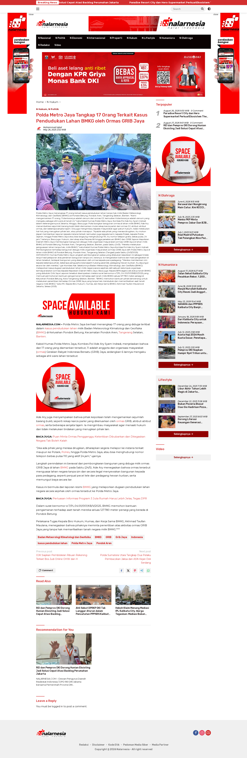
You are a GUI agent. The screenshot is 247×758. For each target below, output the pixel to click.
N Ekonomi (76, 38)
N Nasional (44, 38)
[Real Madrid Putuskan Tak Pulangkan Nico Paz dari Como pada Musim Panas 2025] (166, 237)
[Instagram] (202, 733)
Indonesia (137, 537)
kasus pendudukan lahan (61, 328)
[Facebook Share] (121, 570)
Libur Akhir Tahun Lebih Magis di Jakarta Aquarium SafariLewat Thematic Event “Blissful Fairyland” (192, 390)
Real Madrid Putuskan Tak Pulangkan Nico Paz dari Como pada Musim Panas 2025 (192, 236)
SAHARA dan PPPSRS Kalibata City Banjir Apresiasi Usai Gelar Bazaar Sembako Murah (192, 306)
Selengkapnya (182, 249)
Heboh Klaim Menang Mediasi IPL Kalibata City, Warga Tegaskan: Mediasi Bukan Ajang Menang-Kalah (132, 611)
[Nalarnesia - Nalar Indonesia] (51, 732)
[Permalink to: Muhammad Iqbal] (39, 128)
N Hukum (132, 38)
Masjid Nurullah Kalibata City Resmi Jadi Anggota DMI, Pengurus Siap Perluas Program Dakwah (193, 290)
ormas (41, 351)
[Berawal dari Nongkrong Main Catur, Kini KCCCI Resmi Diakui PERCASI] (166, 207)
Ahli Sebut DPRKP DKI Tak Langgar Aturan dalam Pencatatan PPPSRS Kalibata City (93, 611)
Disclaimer (98, 744)
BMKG (41, 332)
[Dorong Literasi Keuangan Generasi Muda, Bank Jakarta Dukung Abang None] (166, 421)
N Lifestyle (148, 38)
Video (57, 45)
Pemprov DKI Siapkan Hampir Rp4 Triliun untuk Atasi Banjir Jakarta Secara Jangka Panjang (193, 352)
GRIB (108, 537)
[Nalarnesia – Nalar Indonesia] (52, 23)
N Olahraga (186, 38)
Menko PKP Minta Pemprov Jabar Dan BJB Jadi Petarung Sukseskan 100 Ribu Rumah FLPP (193, 221)
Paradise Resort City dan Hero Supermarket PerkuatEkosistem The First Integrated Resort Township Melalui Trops (162, 2)
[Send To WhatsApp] (148, 570)
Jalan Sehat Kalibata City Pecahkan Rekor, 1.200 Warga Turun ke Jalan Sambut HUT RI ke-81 (193, 275)
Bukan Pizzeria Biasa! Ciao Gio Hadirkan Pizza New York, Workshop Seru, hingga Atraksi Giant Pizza (192, 406)
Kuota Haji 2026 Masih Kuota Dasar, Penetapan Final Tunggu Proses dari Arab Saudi (192, 336)
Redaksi (84, 744)
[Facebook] (195, 733)
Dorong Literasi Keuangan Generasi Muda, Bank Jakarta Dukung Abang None (190, 421)
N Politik (60, 38)
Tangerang (125, 332)
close (31, 14)
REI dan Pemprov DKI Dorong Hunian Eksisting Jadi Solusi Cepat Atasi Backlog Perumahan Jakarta (53, 611)
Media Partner (160, 744)
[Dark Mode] (209, 9)
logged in (57, 706)
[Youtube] (208, 733)
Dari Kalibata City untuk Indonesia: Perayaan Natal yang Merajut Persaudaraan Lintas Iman (192, 321)
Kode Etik (113, 744)
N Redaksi (44, 45)
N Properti (116, 38)
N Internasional (96, 38)
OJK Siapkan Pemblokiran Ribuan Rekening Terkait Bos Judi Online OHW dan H (61, 555)
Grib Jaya (121, 537)
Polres (65, 452)
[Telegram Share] (141, 570)
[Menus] (38, 9)
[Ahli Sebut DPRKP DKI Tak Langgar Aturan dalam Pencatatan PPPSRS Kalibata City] (93, 595)
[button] (202, 8)
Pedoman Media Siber (135, 744)
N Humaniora (167, 38)
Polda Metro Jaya (82, 543)
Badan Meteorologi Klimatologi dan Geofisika (64, 537)
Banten (41, 336)
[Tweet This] (128, 570)
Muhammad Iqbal (52, 127)
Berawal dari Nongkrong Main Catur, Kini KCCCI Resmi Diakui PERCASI (192, 206)
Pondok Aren (104, 543)
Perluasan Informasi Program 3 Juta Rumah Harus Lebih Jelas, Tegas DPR (100, 498)
